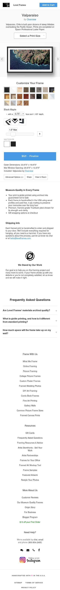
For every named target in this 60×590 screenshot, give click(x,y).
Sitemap (18, 583)
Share (29, 177)
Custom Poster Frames (30, 380)
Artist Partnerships (30, 455)
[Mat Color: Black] (13, 144)
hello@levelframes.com (20, 238)
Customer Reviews (30, 497)
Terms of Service (34, 583)
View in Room (40, 177)
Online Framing (30, 366)
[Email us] (28, 549)
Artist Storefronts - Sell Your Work (30, 449)
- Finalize (30, 156)
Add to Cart (48, 4)
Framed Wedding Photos (30, 385)
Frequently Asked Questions (30, 437)
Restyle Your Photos (30, 479)
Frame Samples (30, 470)
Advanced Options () (14, 177)
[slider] (13, 134)
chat (35, 539)
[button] (7, 90)
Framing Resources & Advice (30, 442)
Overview (31, 19)
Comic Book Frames (30, 395)
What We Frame (30, 361)
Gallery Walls (30, 405)
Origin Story (30, 507)
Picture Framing (30, 371)
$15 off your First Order (30, 522)
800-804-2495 (35, 542)
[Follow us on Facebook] (39, 549)
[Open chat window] (22, 549)
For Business (30, 512)
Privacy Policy (28, 587)
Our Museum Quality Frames (30, 502)
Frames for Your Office (30, 460)
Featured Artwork (30, 475)
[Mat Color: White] (7, 144)
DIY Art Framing (30, 390)
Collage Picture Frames (30, 376)
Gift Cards (30, 432)
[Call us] (33, 549)
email (41, 539)
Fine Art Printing (30, 400)
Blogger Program (30, 517)
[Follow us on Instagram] (30, 562)
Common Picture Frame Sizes (30, 410)
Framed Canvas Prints (30, 415)
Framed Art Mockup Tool (30, 465)
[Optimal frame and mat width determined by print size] (39, 133)
